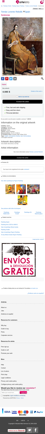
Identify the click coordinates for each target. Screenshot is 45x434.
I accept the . (14, 395)
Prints (3, 332)
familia (18, 136)
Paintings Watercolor (6, 213)
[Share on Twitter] (11, 78)
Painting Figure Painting (18, 6)
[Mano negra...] (33, 189)
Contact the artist (22, 101)
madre (6, 136)
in (28, 420)
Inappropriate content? (38, 239)
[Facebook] (35, 430)
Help (2, 364)
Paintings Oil (28, 212)
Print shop (4, 374)
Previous (35, 8)
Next (40, 8)
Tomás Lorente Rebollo (31, 6)
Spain (27, 12)
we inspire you (34, 288)
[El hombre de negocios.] (10, 189)
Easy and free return (13, 110)
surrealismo (12, 136)
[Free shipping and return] (19, 259)
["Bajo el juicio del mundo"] (21, 189)
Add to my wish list (23, 96)
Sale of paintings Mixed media (9, 227)
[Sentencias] (22, 46)
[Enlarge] (42, 79)
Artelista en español (7, 314)
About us (3, 307)
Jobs (2, 311)
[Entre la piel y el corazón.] (22, 200)
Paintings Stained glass (38, 213)
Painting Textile (7, 6)
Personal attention (12, 113)
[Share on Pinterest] (6, 78)
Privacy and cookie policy (9, 381)
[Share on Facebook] (2, 78)
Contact (3, 368)
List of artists (5, 371)
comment (26, 169)
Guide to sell (5, 350)
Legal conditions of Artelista (17, 395)
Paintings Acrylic (17, 213)
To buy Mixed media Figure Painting (11, 234)
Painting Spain (5, 222)
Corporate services (6, 335)
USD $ (29, 119)
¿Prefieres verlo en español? (36, 293)
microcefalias (27, 136)
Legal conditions (6, 378)
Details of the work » (36, 91)
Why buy (3, 325)
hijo (22, 136)
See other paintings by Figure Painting (12, 181)
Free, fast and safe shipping (15, 107)
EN (17, 420)
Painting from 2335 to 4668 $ (9, 224)
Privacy (18, 398)
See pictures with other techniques (11, 208)
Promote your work (6, 353)
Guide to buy (5, 328)
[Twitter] (29, 430)
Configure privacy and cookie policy (12, 384)
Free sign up (5, 346)
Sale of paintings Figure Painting (10, 232)
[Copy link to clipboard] (15, 78)
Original (4, 84)
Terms (22, 398)
